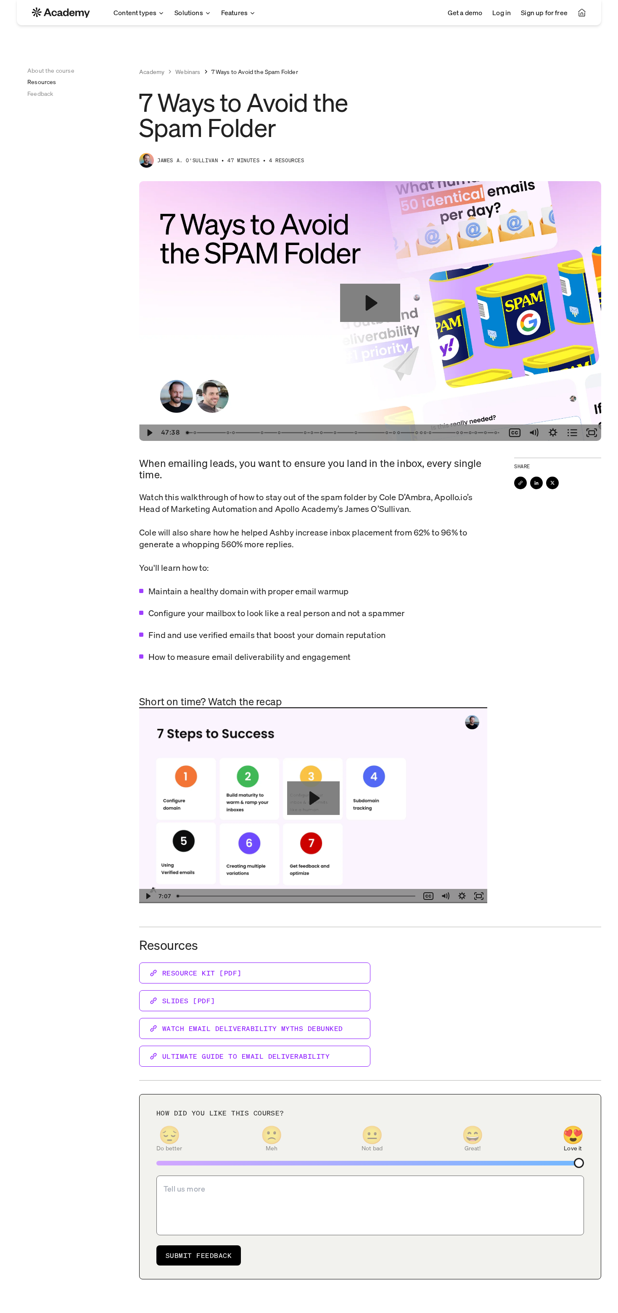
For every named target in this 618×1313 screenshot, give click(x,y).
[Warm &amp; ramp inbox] (233, 432)
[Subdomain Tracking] (279, 432)
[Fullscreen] (591, 432)
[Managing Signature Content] (487, 432)
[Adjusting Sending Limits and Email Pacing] (387, 432)
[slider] (343, 432)
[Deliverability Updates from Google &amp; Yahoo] (194, 432)
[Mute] (534, 432)
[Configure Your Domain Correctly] (228, 432)
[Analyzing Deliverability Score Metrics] (426, 432)
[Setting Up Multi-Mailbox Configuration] (417, 432)
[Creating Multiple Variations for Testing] (321, 432)
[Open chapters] (572, 432)
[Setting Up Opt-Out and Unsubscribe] (395, 432)
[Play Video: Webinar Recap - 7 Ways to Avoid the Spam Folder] (313, 798)
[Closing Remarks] (497, 432)
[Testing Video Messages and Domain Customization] (471, 432)
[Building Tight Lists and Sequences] (312, 432)
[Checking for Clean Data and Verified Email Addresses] (399, 432)
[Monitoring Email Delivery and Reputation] (335, 432)
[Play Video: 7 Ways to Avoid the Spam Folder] (370, 303)
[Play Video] (148, 432)
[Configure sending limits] (262, 432)
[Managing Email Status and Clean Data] (305, 432)
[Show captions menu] (514, 432)
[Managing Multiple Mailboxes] (431, 432)
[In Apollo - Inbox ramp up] (356, 432)
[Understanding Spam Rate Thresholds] (462, 432)
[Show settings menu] (553, 432)
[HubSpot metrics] (477, 432)
